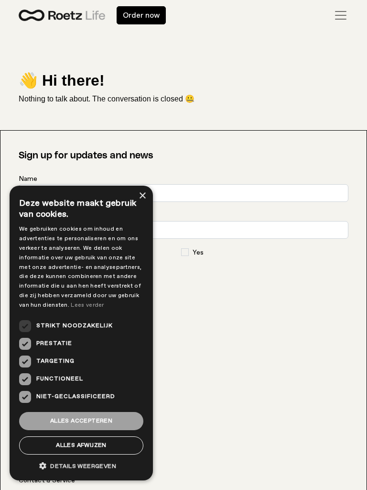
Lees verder (87, 305)
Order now (141, 15)
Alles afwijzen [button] (81, 445)
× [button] (142, 196)
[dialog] (81, 333)
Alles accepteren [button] (81, 420)
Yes (198, 252)
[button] (81, 466)
